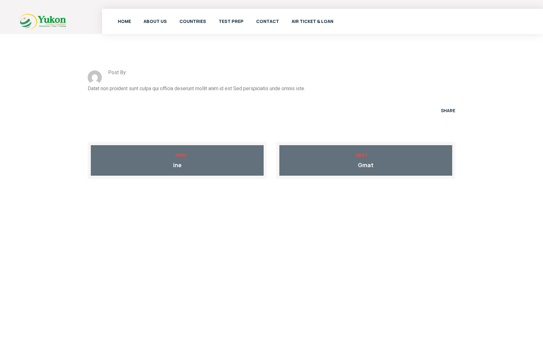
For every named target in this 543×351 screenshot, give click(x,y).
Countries (192, 21)
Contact (267, 21)
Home (124, 21)
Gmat (366, 165)
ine (177, 165)
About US (155, 21)
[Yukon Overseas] (42, 21)
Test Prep (231, 21)
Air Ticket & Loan (312, 21)
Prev (181, 155)
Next (362, 155)
